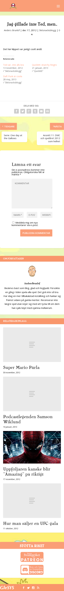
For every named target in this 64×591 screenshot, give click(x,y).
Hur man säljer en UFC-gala (30, 523)
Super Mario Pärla (21, 367)
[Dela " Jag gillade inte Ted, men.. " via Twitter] (23, 111)
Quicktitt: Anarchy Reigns (44, 64)
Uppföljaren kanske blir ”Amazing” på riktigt (26, 471)
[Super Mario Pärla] (32, 344)
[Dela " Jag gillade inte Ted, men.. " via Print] (47, 111)
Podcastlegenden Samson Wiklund (28, 419)
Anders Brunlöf (12, 30)
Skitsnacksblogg (47, 30)
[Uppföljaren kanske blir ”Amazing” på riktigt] (32, 447)
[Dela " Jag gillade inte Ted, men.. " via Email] (41, 111)
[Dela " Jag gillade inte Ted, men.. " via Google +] (29, 111)
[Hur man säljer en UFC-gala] (32, 500)
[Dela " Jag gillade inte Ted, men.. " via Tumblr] (35, 111)
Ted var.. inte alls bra (13, 64)
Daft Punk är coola (12, 76)
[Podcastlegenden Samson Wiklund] (32, 394)
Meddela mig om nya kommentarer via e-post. (25, 224)
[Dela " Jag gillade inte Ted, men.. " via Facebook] (16, 111)
